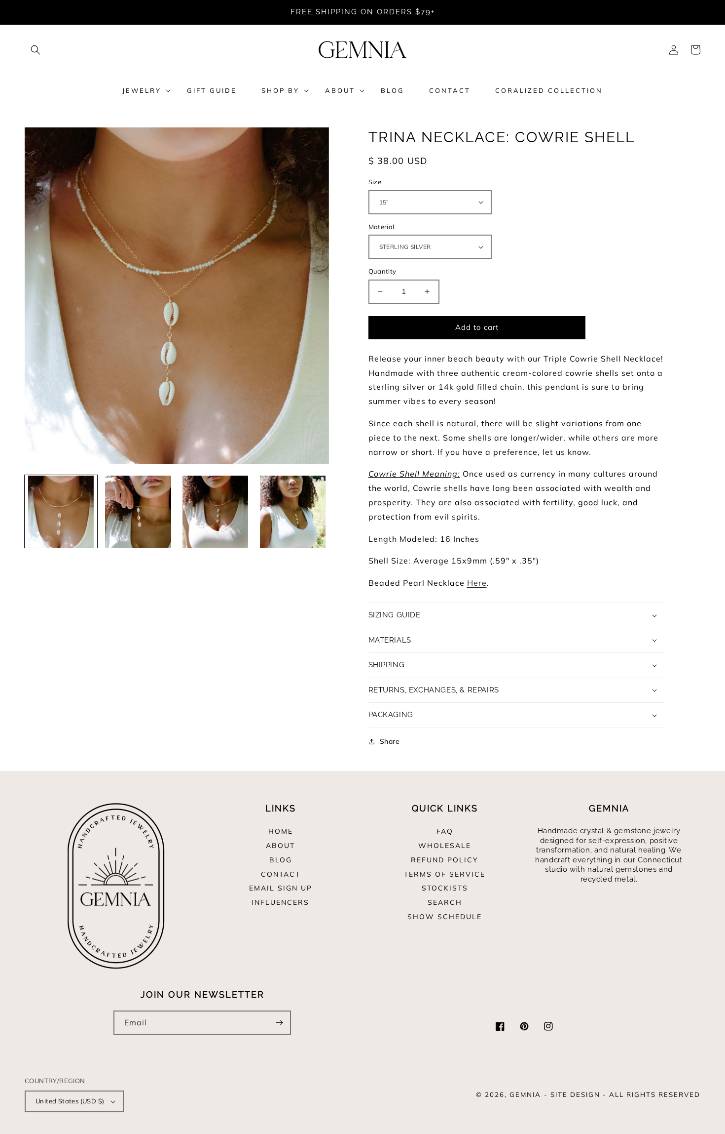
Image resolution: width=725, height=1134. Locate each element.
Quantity (382, 271)
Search (445, 902)
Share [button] (390, 741)
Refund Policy (444, 859)
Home (280, 832)
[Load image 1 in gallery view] (61, 512)
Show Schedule (444, 916)
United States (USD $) (70, 1101)
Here (477, 583)
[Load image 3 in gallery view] (215, 512)
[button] (35, 50)
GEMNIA (525, 1094)
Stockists (445, 888)
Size (375, 182)
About (280, 845)
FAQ (444, 832)
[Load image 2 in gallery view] (138, 512)
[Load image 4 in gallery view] (292, 512)
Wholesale (444, 845)
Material (381, 227)
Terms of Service (444, 874)
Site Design (575, 1094)
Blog (280, 859)
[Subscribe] (279, 1023)
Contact (280, 874)
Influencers (280, 902)
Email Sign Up (280, 888)
